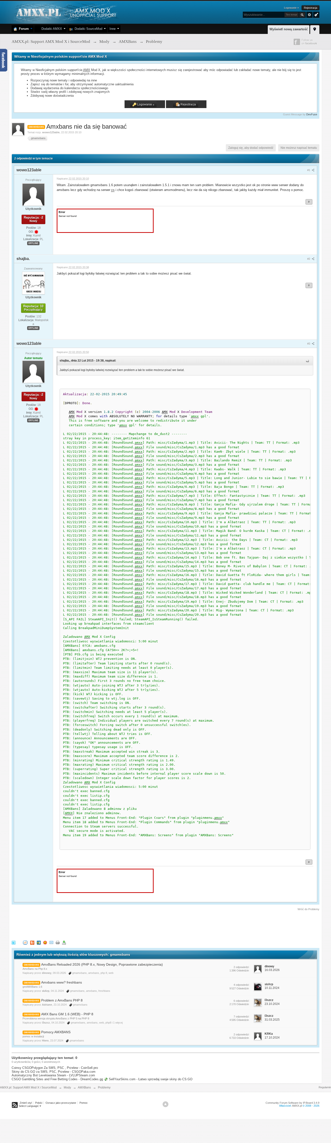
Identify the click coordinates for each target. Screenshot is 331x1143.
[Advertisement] (100, 925)
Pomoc (83, 1102)
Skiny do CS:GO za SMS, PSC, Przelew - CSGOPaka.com (53, 1071)
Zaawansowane (309, 15)
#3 (309, 343)
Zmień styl (26, 1102)
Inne (113, 29)
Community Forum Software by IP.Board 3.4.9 (292, 1102)
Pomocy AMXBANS (56, 1032)
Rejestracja (310, 7)
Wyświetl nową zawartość (288, 29)
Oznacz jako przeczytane (61, 1102)
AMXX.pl (297, 1105)
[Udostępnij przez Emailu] (51, 942)
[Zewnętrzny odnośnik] (105, 220)
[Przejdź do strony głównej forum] (65, 12)
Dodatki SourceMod (87, 29)
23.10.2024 (272, 1004)
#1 (309, 170)
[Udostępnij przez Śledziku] (39, 942)
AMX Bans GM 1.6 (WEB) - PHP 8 (67, 1014)
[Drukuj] (58, 942)
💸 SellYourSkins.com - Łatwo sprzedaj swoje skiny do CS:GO (148, 1079)
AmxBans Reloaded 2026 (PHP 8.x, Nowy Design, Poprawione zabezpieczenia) (102, 964)
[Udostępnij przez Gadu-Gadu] (45, 942)
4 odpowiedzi (241, 984)
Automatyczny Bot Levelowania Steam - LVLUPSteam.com (53, 1075)
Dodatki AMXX (50, 29)
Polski (38, 1102)
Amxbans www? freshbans (61, 982)
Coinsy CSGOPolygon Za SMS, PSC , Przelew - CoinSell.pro (55, 1068)
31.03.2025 (272, 1019)
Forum (23, 29)
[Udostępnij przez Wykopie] (25, 942)
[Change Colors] (315, 14)
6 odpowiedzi (241, 1000)
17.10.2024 (272, 1037)
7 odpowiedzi (241, 1016)
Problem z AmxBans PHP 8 (62, 1000)
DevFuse (311, 114)
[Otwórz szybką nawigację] (314, 28)
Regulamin (325, 1087)
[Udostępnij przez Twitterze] (14, 942)
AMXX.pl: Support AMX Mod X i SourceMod (28, 1087)
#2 (309, 258)
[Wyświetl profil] (33, 194)
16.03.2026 (272, 970)
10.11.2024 (272, 988)
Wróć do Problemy (308, 909)
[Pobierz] (64, 942)
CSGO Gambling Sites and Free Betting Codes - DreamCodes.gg (57, 1079)
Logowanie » (291, 7)
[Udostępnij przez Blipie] (32, 942)
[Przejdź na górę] (165, 1104)
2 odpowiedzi (241, 967)
